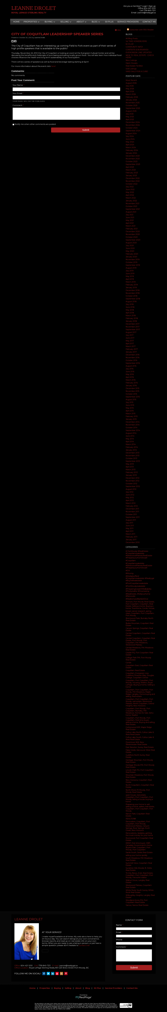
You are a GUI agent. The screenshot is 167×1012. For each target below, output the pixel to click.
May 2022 (130, 192)
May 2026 (130, 89)
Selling (68, 988)
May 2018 (130, 310)
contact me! (84, 945)
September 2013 (133, 461)
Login (144, 6)
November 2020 (133, 234)
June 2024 (130, 139)
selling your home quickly (136, 855)
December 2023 (133, 156)
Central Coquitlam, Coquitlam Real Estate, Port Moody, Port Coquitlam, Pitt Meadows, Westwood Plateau (140, 641)
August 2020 (131, 243)
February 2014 (132, 447)
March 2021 (130, 226)
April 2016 (130, 377)
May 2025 (130, 117)
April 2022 (130, 195)
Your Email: (18, 93)
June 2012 (130, 495)
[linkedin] (53, 974)
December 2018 (133, 290)
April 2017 (130, 343)
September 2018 (133, 299)
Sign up (152, 6)
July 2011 (129, 523)
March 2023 (131, 170)
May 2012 (130, 498)
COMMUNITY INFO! (134, 47)
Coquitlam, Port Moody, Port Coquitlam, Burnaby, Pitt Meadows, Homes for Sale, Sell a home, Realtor (139, 711)
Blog (87, 988)
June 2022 (130, 189)
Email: (119, 932)
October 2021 (131, 206)
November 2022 (133, 181)
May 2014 (130, 439)
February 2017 (132, 349)
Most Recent (131, 80)
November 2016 (132, 357)
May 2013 (130, 464)
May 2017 (130, 341)
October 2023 (131, 161)
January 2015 (131, 419)
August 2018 (131, 301)
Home (16, 22)
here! (53, 66)
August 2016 (131, 366)
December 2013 (132, 453)
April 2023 (130, 167)
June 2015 (130, 405)
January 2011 (131, 540)
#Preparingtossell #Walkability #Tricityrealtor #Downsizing (138, 590)
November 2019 (132, 259)
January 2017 (131, 352)
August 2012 (131, 489)
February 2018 (132, 318)
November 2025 (132, 103)
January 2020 (131, 257)
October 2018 (131, 296)
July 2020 (130, 245)
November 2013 (132, 455)
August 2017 (131, 332)
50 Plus (109, 22)
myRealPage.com (83, 997)
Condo (128, 663)
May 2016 (130, 374)
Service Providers (128, 22)
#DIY (128, 570)
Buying (57, 988)
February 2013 (132, 472)
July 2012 (129, 492)
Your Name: (18, 85)
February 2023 (132, 173)
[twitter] (49, 974)
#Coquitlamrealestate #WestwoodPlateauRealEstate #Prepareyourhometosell (139, 565)
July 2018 (130, 304)
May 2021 (130, 220)
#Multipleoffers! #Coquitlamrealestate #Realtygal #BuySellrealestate (140, 578)
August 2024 (131, 133)
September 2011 (133, 517)
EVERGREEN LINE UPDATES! (139, 52)
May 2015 (130, 408)
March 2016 (130, 380)
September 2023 (133, 164)
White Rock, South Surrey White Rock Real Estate (140, 891)
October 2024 (132, 128)
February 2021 (132, 229)
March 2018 (131, 315)
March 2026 (131, 94)
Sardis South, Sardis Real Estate (139, 852)
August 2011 (131, 520)
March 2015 (130, 413)
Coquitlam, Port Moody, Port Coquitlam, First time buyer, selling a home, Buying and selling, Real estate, (140, 721)
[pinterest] (66, 974)
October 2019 (131, 262)
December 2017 (132, 324)
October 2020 (132, 237)
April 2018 (130, 313)
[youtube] (58, 974)
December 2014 (132, 422)
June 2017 (130, 338)
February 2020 (132, 254)
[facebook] (44, 974)
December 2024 (133, 122)
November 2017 (132, 327)
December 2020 (133, 231)
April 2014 (130, 441)
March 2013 (130, 469)
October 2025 (131, 105)
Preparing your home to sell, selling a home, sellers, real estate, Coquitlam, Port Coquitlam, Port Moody (140, 807)
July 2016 (129, 369)
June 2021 (130, 217)
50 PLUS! (130, 44)
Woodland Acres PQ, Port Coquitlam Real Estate (137, 901)
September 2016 (133, 363)
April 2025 (130, 119)
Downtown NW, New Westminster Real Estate (136, 743)
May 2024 (130, 142)
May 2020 (130, 251)
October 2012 (131, 483)
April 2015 (130, 411)
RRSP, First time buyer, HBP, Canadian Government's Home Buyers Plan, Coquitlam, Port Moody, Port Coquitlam (139, 846)
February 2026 (132, 97)
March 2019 (131, 282)
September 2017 (133, 329)
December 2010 (133, 542)
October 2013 (131, 458)
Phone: (119, 940)
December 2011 (132, 509)
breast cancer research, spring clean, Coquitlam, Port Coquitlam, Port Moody (140, 613)
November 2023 (133, 159)
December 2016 (132, 355)
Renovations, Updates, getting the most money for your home (139, 834)
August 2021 (131, 212)
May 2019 (130, 276)
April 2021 (130, 223)
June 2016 (130, 371)
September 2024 (133, 131)
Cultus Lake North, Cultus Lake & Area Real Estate (140, 733)
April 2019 (130, 279)
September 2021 (133, 209)
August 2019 (131, 268)
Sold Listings (131, 69)
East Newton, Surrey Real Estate (140, 747)
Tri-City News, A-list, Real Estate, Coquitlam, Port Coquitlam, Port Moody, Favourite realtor (139, 875)
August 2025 (131, 111)
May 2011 (130, 528)
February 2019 (132, 285)
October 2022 (131, 184)
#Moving (129, 573)
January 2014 (131, 450)
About (78, 988)
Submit (85, 130)
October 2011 (131, 514)
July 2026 (130, 86)
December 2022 (133, 178)
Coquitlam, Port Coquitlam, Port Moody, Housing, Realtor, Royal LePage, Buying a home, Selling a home (140, 683)
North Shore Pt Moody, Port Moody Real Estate (138, 791)
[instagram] (62, 974)
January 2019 (131, 287)
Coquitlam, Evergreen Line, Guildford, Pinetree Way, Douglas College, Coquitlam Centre (140, 675)
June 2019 (130, 273)
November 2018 (133, 293)
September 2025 (133, 108)
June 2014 (130, 436)
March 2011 (130, 534)
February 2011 (131, 537)
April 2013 (130, 467)
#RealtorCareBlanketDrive (137, 599)
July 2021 (129, 215)
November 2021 (132, 203)
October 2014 (131, 427)
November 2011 (132, 512)
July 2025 (130, 114)
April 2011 (130, 531)
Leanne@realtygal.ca (146, 13)
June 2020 (130, 248)
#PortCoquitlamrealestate (137, 583)
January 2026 (131, 100)
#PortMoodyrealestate (135, 586)
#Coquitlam (131, 560)
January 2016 (131, 385)
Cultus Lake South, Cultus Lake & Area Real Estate (140, 738)
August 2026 (131, 83)
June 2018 (130, 307)
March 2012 (130, 503)
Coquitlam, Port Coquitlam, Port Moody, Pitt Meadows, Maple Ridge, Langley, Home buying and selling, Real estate (140, 693)
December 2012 (132, 478)
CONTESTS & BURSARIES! (137, 50)
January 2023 (131, 175)
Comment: (18, 105)
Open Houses (131, 63)
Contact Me (149, 22)
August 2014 (131, 433)
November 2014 (132, 425)
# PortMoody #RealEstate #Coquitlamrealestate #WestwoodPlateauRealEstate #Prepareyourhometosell (139, 554)
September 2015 (133, 397)
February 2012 (132, 506)
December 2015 (132, 388)
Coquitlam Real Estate (135, 670)
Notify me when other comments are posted (35, 124)
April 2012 (130, 500)
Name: (119, 925)
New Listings (131, 60)
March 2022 (131, 198)
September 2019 (133, 265)
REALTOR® (131, 819)
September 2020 (133, 240)
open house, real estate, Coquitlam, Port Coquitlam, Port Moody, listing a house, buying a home (139, 798)
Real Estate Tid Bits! (134, 66)
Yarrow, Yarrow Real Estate (137, 905)
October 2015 (131, 394)
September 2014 (133, 430)
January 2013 (131, 475)
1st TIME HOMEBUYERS (136, 41)
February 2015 (132, 416)
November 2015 (132, 391)
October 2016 (131, 360)
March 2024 (131, 147)
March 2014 (131, 444)
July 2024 (130, 136)
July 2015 (129, 402)
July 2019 (130, 271)
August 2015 (131, 399)
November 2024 (133, 125)
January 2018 (131, 321)
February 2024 (132, 150)
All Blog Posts (132, 38)
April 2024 (130, 145)
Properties (44, 988)
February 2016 (132, 383)
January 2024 (131, 153)
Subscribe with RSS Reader (141, 30)
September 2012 (133, 486)
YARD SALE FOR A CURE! (137, 71)
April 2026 (130, 91)
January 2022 (131, 201)
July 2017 (130, 335)
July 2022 (130, 187)
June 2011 (130, 526)
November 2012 (132, 481)
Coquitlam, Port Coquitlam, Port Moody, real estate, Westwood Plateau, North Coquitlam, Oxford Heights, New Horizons (140, 702)
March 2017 (131, 346)
